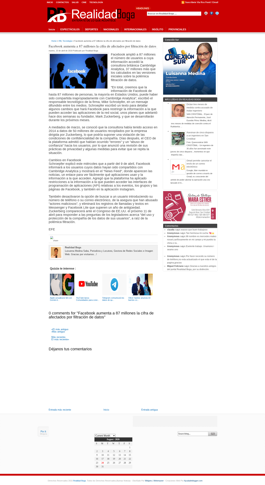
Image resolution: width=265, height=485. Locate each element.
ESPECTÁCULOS (70, 29)
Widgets (43, 434)
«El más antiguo (59, 329)
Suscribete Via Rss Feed (197, 2)
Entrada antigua (149, 409)
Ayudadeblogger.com (193, 481)
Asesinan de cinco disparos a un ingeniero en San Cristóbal (200, 135)
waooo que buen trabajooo (194, 229)
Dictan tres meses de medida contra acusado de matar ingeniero (200, 107)
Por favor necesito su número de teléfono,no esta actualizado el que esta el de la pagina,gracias (192, 259)
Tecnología (96, 2)
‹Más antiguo (58, 332)
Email (215, 2)
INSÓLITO (157, 29)
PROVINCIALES (177, 29)
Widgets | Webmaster (154, 481)
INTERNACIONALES (135, 29)
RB (60, 41)
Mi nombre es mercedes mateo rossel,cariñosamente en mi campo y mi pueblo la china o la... (191, 239)
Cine (84, 2)
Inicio (50, 2)
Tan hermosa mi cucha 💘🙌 (200, 233)
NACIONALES (111, 29)
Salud (75, 2)
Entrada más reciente (60, 409)
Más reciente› (58, 337)
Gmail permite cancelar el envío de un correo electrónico (199, 163)
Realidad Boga (79, 481)
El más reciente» (60, 339)
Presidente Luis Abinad (165, 8)
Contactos (62, 2)
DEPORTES (91, 29)
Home (54, 41)
